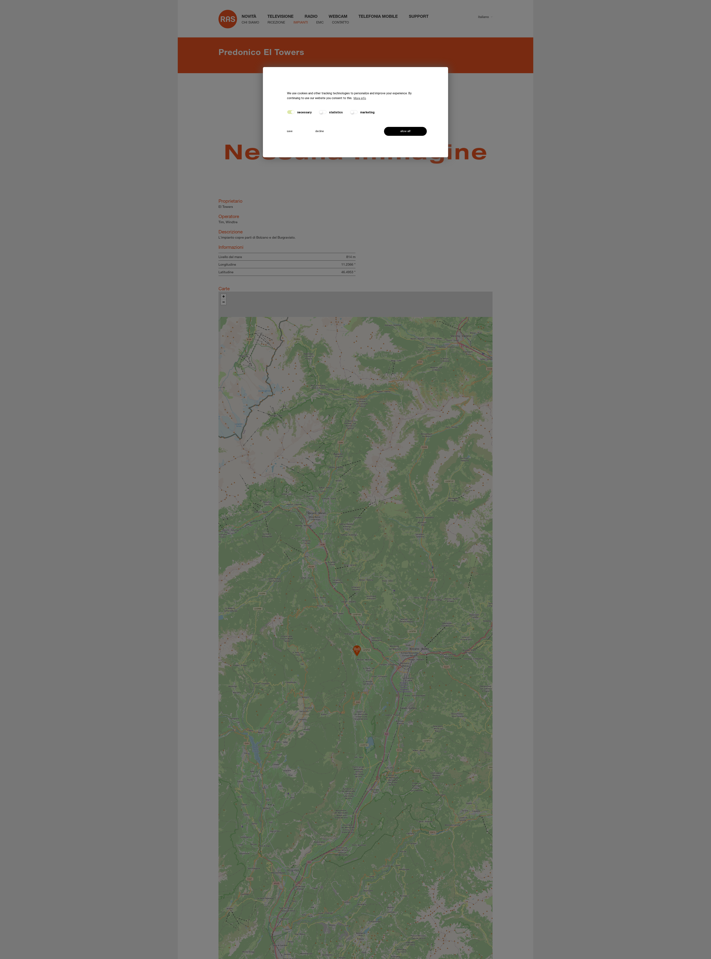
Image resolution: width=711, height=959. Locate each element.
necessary (304, 112)
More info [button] (359, 98)
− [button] (223, 302)
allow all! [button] (405, 131)
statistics (335, 112)
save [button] (290, 131)
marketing (367, 112)
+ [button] (223, 296)
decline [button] (319, 131)
